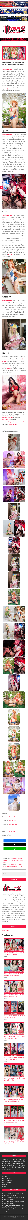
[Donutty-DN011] (14, 545)
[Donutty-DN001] (14, 442)
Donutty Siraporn (7, 417)
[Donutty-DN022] (14, 682)
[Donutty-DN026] (14, 751)
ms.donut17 (6, 419)
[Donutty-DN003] (20, 459)
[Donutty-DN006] (8, 494)
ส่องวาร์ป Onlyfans (7, 1180)
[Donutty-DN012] (14, 562)
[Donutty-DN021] (20, 665)
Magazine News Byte (14, 1216)
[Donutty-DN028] (20, 768)
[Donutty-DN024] (14, 716)
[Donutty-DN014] (14, 596)
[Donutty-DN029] (14, 785)
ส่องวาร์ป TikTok (6, 1182)
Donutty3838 (13, 424)
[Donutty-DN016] (20, 614)
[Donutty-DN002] (8, 459)
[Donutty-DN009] (8, 528)
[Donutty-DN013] (14, 579)
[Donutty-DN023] (14, 699)
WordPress (14, 1217)
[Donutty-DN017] (8, 631)
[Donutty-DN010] (20, 528)
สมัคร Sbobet (5, 930)
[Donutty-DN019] (14, 648)
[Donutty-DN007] (20, 494)
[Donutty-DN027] (8, 768)
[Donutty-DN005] (20, 476)
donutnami (20, 422)
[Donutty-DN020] (8, 665)
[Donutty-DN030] (14, 802)
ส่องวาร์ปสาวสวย (6, 1178)
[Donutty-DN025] (14, 734)
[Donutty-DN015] (8, 614)
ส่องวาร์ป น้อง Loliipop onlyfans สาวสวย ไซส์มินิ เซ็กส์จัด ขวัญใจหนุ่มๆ (13, 860)
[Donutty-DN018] (20, 631)
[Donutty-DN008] (14, 511)
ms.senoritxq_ (6, 422)
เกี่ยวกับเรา (5, 1184)
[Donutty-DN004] (8, 476)
